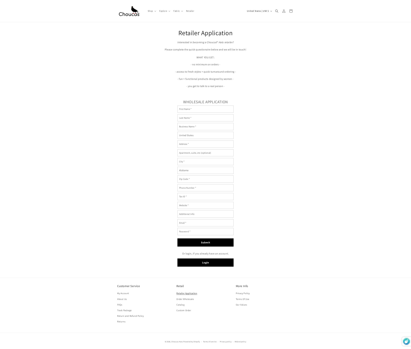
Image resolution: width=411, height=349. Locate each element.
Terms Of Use (242, 299)
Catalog (180, 304)
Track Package (124, 310)
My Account (123, 293)
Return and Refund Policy (130, 315)
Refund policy (240, 341)
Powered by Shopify (191, 341)
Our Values (241, 304)
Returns (121, 321)
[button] (151, 11)
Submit (205, 242)
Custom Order (183, 310)
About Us (122, 299)
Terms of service (210, 341)
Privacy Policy (243, 293)
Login (205, 262)
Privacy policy (226, 341)
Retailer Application (186, 293)
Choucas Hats (177, 341)
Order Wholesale (185, 299)
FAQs (119, 304)
